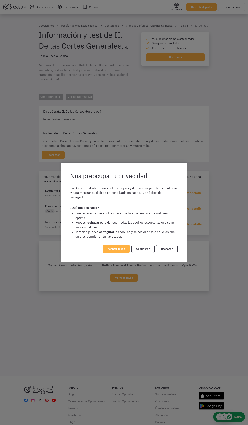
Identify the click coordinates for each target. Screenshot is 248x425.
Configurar (143, 249)
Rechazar (167, 249)
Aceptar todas (116, 249)
